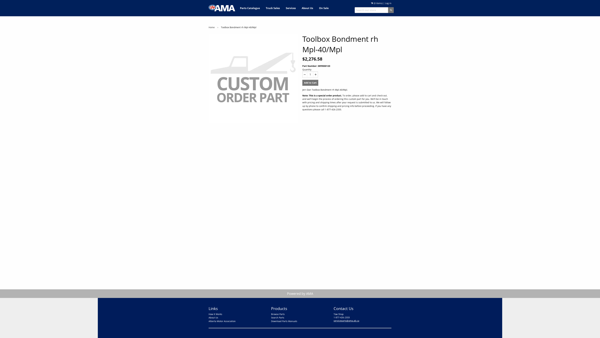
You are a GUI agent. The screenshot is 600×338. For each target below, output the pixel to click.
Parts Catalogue (250, 8)
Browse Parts (278, 314)
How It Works (215, 314)
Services (291, 8)
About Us (307, 8)
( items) (378, 3)
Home (212, 27)
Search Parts (277, 317)
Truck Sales (273, 8)
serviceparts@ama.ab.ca (346, 320)
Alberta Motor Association (222, 321)
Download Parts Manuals (284, 321)
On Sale (324, 8)
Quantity (306, 69)
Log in (388, 3)
